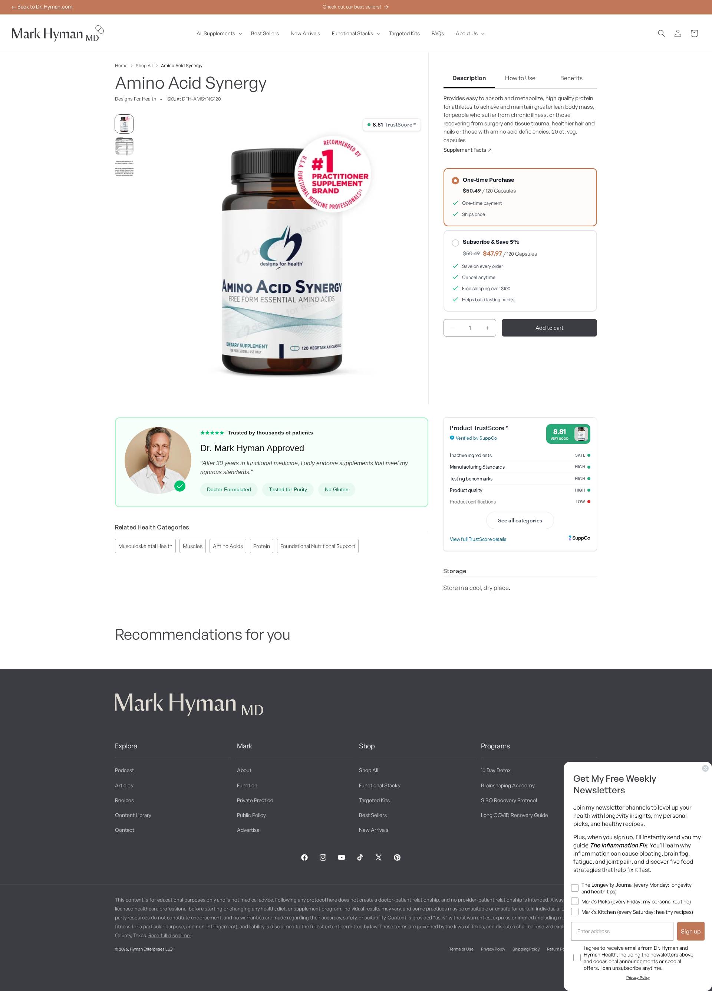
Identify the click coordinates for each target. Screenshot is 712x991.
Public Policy (251, 815)
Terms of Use (461, 949)
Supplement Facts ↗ (468, 150)
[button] (218, 33)
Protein (261, 546)
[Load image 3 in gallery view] (124, 168)
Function (247, 785)
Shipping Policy (526, 949)
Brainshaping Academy (508, 785)
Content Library (133, 815)
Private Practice (255, 800)
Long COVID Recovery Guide (514, 815)
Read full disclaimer (169, 935)
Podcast (124, 770)
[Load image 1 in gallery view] (124, 124)
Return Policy (558, 949)
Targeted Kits (374, 800)
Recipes (124, 800)
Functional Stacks (379, 785)
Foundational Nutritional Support (317, 546)
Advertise (248, 830)
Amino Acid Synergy (181, 65)
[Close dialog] (705, 768)
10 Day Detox (496, 770)
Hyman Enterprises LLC (151, 949)
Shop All (144, 65)
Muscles (192, 546)
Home (121, 65)
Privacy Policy (493, 949)
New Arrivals (373, 830)
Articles (124, 785)
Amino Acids (228, 546)
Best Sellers (373, 815)
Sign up (691, 931)
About (244, 770)
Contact (124, 830)
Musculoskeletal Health (145, 546)
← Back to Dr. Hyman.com (42, 6)
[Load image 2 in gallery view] (124, 146)
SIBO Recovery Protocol (509, 800)
